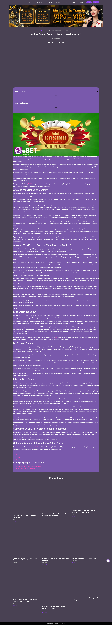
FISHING (49, 2)
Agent (81, 2)
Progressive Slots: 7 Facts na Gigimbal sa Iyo (28, 466)
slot (56, 337)
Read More (15, 521)
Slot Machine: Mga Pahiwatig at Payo (26, 468)
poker (66, 2)
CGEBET (30, 184)
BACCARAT (40, 2)
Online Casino (37, 447)
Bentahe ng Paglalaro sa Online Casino (84, 558)
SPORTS (58, 2)
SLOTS (30, 2)
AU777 (18, 452)
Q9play (18, 455)
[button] (2, 16)
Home (42, 30)
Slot (46, 30)
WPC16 (18, 457)
